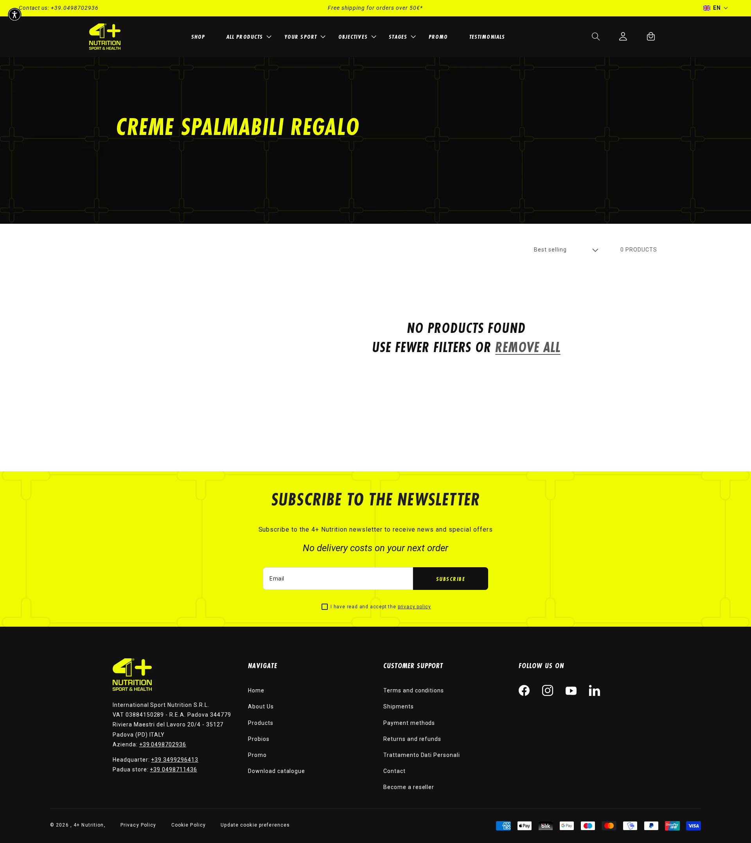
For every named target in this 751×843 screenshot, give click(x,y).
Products (260, 723)
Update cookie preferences (255, 825)
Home (256, 690)
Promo (257, 755)
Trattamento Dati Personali (421, 755)
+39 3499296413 (174, 760)
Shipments (398, 706)
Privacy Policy (138, 825)
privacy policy (414, 606)
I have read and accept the (381, 606)
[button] (248, 36)
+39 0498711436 (173, 769)
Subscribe (450, 579)
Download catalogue (276, 771)
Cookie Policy (188, 825)
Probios (258, 739)
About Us (261, 706)
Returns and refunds (412, 739)
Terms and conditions (413, 690)
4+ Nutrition (89, 825)
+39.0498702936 (75, 8)
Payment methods (409, 723)
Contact (394, 771)
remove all (528, 347)
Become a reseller (408, 787)
